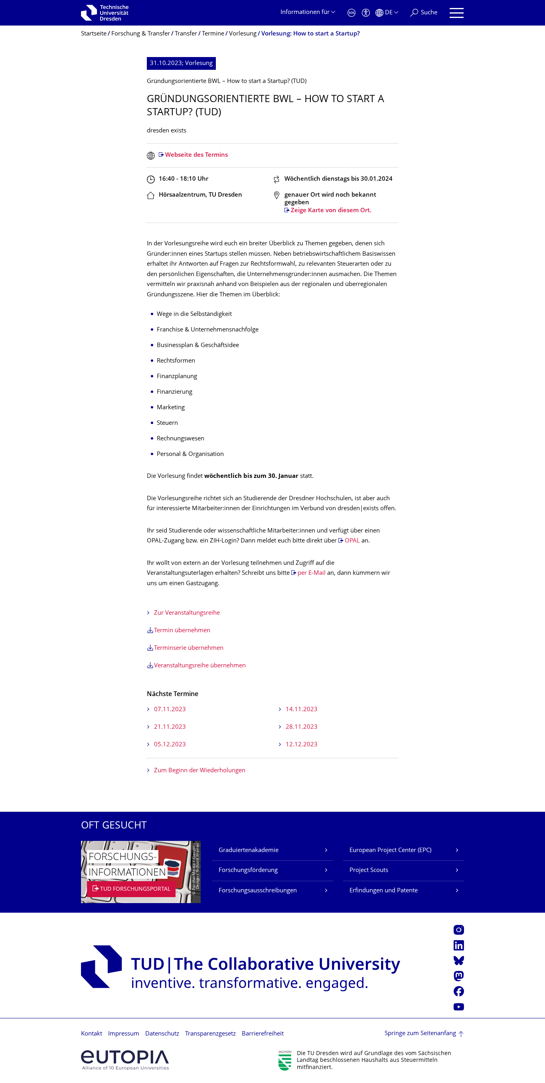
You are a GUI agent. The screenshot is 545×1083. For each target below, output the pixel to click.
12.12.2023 (302, 745)
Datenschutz (162, 1034)
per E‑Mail (312, 573)
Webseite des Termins (196, 155)
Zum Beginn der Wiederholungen (199, 771)
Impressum (123, 1034)
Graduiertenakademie (248, 851)
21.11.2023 (170, 727)
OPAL (352, 541)
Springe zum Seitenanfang (420, 1034)
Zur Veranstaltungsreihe (187, 613)
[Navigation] (456, 13)
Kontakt (91, 1034)
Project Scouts (369, 871)
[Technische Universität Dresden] (104, 12)
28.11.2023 (302, 727)
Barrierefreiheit (263, 1034)
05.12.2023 (170, 745)
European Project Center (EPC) (390, 851)
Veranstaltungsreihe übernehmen (200, 666)
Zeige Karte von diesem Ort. (331, 211)
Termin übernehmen (182, 631)
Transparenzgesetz (210, 1034)
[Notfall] (351, 13)
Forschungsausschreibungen (258, 891)
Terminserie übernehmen (188, 648)
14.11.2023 (302, 710)
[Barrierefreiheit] (365, 13)
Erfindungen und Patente (384, 891)
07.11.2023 (170, 710)
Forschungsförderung (248, 871)
